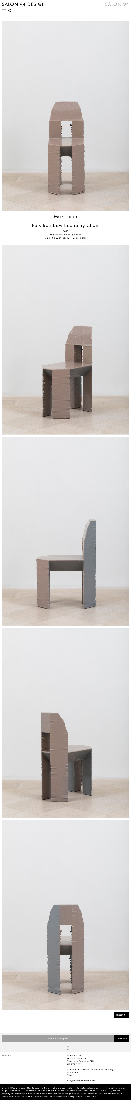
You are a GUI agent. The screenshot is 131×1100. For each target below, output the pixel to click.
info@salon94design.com (81, 1080)
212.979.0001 (74, 1064)
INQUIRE (121, 1015)
